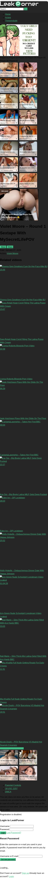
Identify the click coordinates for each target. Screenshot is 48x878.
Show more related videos (12, 748)
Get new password (8, 859)
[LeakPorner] (19, 6)
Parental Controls (13, 785)
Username (4, 826)
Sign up (25, 873)
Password (4, 829)
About (3, 247)
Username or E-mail (9, 856)
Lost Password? (14, 833)
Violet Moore (12, 253)
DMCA (8, 792)
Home (8, 14)
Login (3, 833)
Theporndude (11, 21)
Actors (8, 17)
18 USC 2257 (11, 788)
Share (10, 247)
